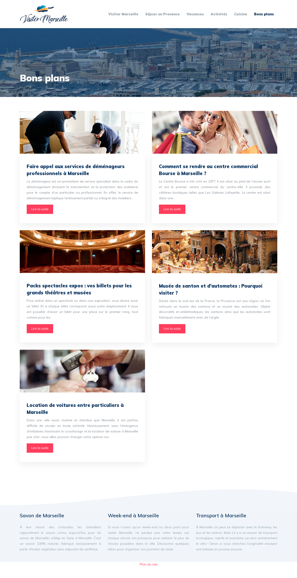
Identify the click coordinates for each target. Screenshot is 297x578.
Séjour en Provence (162, 14)
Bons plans (264, 14)
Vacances (195, 14)
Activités (219, 14)
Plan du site (149, 564)
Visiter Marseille (123, 14)
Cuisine (240, 14)
